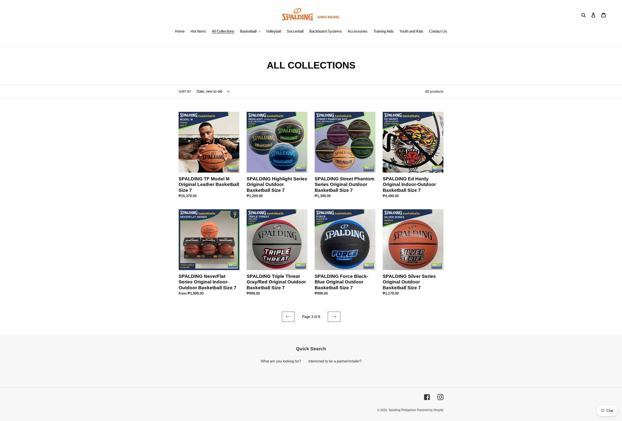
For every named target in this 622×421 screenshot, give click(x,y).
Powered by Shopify (430, 410)
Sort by (185, 91)
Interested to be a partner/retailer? (335, 361)
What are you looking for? (281, 361)
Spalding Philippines (402, 410)
